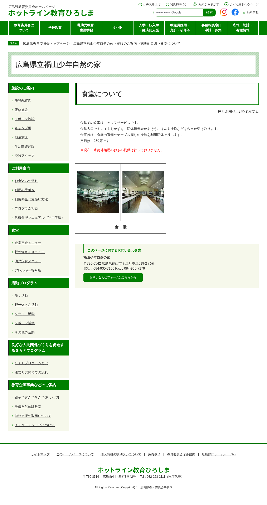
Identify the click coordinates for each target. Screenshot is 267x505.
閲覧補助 (176, 4)
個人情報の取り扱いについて (121, 454)
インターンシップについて (35, 425)
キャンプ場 (23, 128)
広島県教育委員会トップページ (46, 43)
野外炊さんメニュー (30, 252)
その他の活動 (25, 332)
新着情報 (253, 12)
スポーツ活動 (25, 323)
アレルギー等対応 (28, 270)
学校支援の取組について (33, 416)
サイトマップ (40, 454)
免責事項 (154, 454)
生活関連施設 (25, 146)
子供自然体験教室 (28, 406)
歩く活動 (21, 295)
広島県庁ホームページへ (219, 454)
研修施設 (21, 110)
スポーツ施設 (25, 119)
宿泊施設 (21, 137)
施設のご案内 (127, 43)
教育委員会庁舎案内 (181, 454)
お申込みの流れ (26, 181)
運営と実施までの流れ (31, 372)
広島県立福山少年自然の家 (93, 43)
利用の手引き (25, 190)
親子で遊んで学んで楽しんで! (37, 397)
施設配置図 (148, 43)
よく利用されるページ (244, 4)
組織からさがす (209, 4)
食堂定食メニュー (28, 243)
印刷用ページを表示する (240, 111)
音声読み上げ (152, 4)
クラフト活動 (25, 314)
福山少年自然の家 (96, 257)
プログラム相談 (26, 208)
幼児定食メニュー (28, 261)
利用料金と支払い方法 (31, 199)
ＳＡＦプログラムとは (31, 363)
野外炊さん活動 (26, 305)
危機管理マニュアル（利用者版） (40, 217)
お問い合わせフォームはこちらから (113, 277)
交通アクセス (25, 155)
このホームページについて (75, 454)
